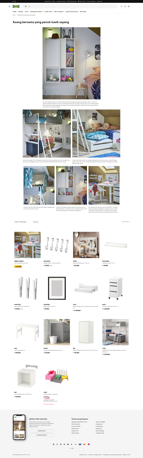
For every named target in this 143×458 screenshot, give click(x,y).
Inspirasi (53, 1)
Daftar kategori (75, 433)
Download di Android (42, 435)
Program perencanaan (61, 1)
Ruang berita (99, 428)
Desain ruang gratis (91, 1)
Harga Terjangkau (100, 430)
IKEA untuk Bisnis (76, 424)
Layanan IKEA (99, 1)
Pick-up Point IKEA (76, 426)
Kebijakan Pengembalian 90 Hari (79, 422)
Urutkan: (20, 222)
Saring (34, 222)
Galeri (14, 15)
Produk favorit (48, 11)
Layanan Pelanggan (100, 422)
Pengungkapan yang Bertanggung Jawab (112, 454)
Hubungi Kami (99, 424)
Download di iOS (41, 430)
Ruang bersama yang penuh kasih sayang (26, 15)
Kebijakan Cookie (126, 454)
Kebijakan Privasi (83, 454)
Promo (26, 11)
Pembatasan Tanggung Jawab (95, 454)
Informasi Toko (82, 1)
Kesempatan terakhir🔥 (36, 11)
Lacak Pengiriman (72, 1)
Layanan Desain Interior (71, 11)
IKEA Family (83, 11)
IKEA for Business (59, 11)
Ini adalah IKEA (99, 426)
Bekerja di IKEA (75, 428)
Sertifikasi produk (100, 433)
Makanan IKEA (47, 1)
